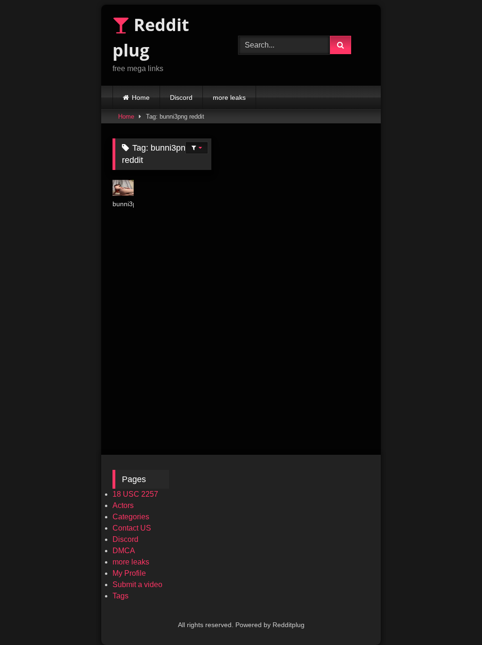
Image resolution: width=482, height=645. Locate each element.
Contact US (131, 528)
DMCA (123, 551)
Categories (130, 517)
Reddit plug (150, 37)
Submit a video (137, 584)
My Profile (129, 573)
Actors (123, 505)
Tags (120, 596)
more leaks (229, 97)
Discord (181, 97)
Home (141, 97)
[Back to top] (452, 617)
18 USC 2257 (135, 494)
